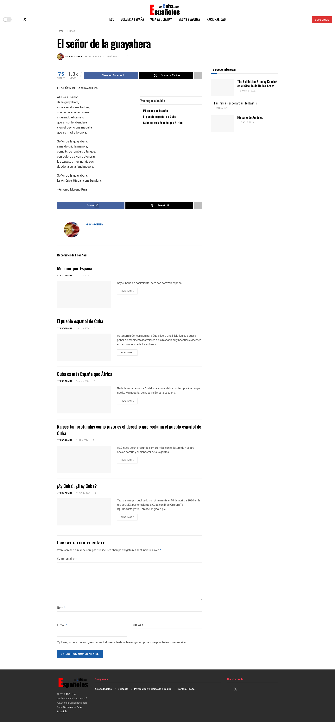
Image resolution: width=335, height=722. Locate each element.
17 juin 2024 (82, 275)
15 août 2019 (246, 122)
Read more (129, 291)
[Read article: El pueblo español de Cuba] (84, 347)
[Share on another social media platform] (198, 75)
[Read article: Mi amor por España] (84, 294)
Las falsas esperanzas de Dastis (235, 103)
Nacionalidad (216, 19)
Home (60, 31)
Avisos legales (103, 689)
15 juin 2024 (82, 328)
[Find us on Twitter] (24, 19)
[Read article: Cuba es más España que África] (84, 399)
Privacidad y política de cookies (152, 689)
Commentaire (67, 559)
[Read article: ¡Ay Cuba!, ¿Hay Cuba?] (84, 511)
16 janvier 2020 (97, 56)
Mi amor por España (155, 110)
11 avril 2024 (83, 493)
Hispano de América (250, 117)
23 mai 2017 (222, 108)
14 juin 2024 (82, 381)
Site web (138, 625)
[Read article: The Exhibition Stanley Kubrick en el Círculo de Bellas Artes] (222, 87)
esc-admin (76, 56)
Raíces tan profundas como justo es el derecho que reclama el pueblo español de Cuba (129, 429)
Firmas (71, 31)
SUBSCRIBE (322, 20)
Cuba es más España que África (163, 122)
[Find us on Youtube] (37, 19)
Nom (61, 608)
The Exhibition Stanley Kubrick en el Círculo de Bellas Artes (257, 83)
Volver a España (132, 19)
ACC (68, 694)
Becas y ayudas (189, 19)
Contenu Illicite (186, 689)
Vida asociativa (161, 19)
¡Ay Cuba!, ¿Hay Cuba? (77, 485)
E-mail (62, 625)
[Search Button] (304, 19)
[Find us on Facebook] (18, 19)
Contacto (123, 689)
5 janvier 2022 (247, 90)
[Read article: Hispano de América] (222, 123)
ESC (111, 19)
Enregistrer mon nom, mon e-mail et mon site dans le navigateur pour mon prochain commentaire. (123, 642)
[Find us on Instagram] (31, 19)
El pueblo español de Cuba (159, 116)
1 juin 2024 (82, 440)
